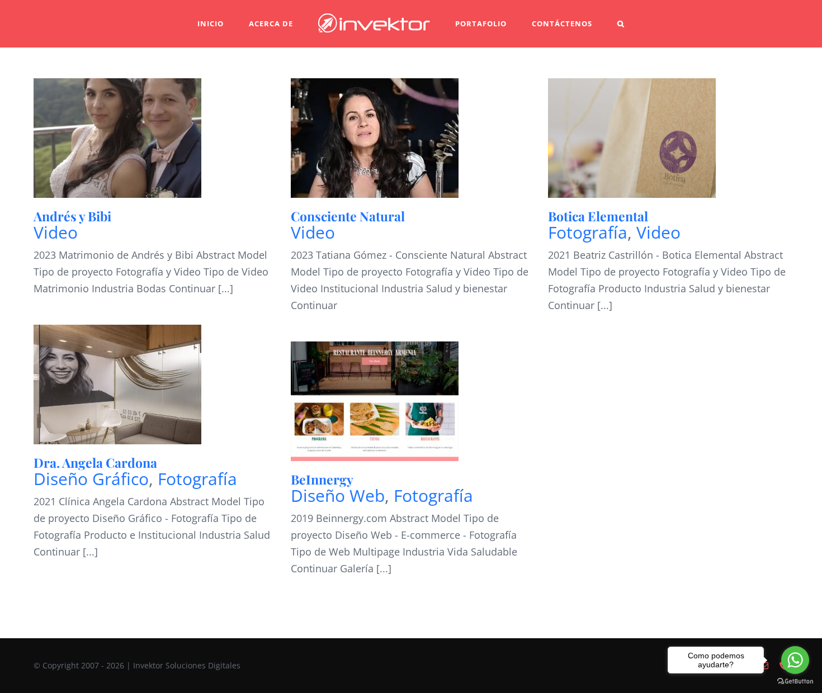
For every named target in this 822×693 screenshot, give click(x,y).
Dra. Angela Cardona (95, 462)
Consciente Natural (348, 216)
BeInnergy (322, 479)
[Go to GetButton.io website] (795, 681)
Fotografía (587, 232)
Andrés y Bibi (72, 216)
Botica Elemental (598, 216)
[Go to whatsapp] (795, 660)
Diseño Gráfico (91, 478)
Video (56, 232)
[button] (586, 24)
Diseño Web (338, 495)
